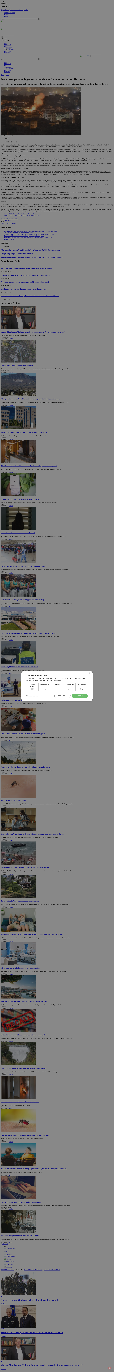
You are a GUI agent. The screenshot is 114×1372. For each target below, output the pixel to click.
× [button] (89, 673)
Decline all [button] (62, 696)
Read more (57, 680)
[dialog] (57, 686)
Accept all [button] (80, 696)
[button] (32, 696)
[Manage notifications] (109, 1368)
